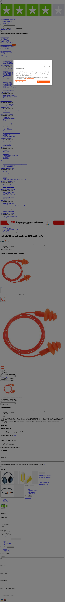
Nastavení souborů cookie (20, 81)
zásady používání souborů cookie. (29, 78)
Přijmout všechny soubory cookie (44, 81)
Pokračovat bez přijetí (47, 66)
